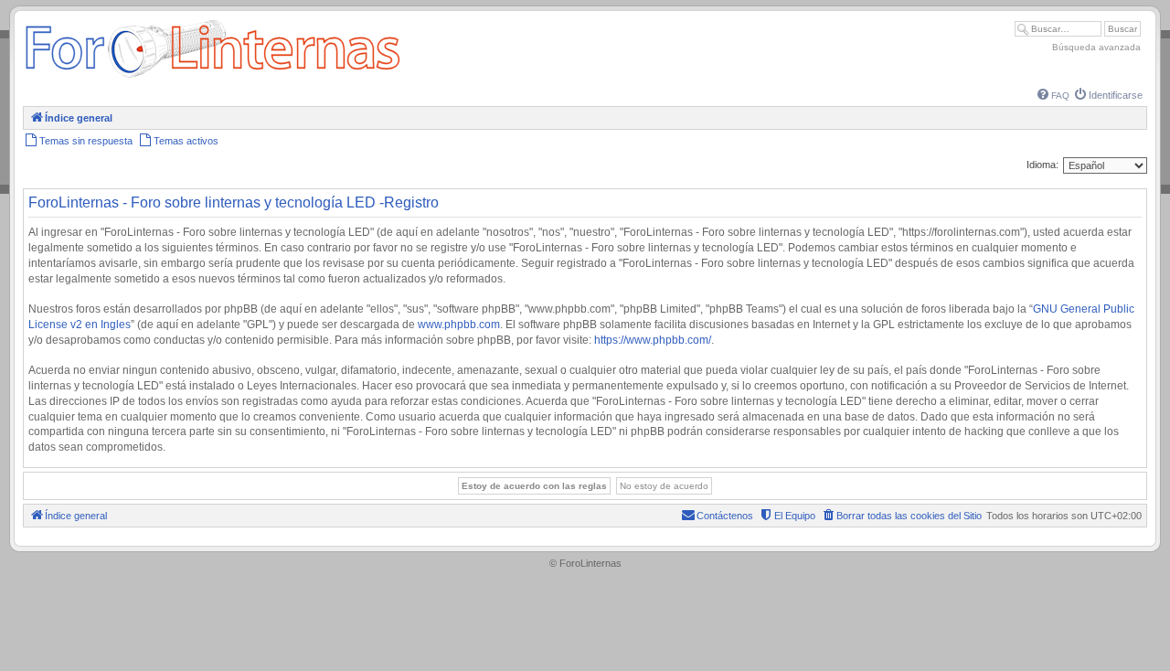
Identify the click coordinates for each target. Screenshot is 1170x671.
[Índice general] (212, 77)
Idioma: (1042, 164)
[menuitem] (1053, 96)
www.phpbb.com (459, 324)
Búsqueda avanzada (1096, 47)
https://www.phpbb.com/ (652, 340)
